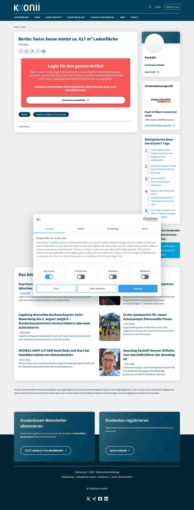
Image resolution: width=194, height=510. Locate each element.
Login (158, 6)
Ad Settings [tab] (113, 229)
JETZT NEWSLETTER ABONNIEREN (44, 450)
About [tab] (145, 229)
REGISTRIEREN (118, 450)
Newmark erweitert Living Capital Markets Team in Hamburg (163, 169)
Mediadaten (68, 477)
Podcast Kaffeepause (102, 17)
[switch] (81, 277)
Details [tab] (81, 229)
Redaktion (103, 477)
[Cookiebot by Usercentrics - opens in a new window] (145, 219)
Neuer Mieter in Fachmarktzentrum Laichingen (160, 181)
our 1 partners (52, 242)
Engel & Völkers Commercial (51, 114)
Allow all (138, 288)
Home (16, 27)
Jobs (122, 17)
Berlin (24, 114)
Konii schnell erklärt (121, 477)
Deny (56, 288)
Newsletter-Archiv (86, 477)
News (37, 17)
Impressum (24, 126)
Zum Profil (150, 72)
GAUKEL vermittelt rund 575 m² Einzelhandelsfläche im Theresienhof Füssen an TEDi (162, 197)
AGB (91, 472)
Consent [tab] (49, 229)
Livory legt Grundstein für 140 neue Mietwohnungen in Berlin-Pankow (163, 213)
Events (134, 17)
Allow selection (97, 288)
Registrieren (172, 6)
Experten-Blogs (76, 17)
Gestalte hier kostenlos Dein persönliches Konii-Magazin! (161, 250)
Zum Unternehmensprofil (158, 125)
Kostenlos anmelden (73, 100)
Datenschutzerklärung (107, 472)
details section (133, 263)
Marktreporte (54, 17)
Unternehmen (21, 17)
